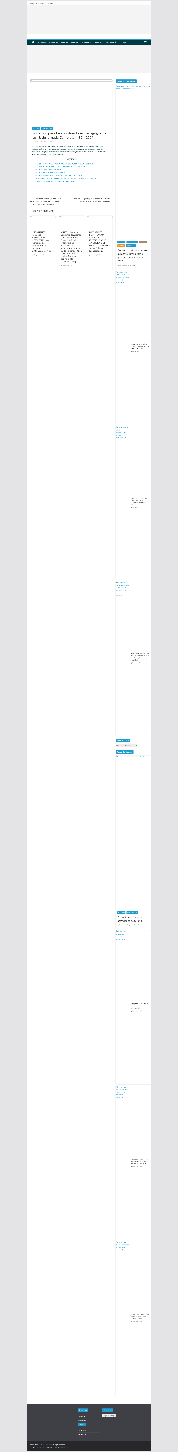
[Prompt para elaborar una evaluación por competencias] (122, 1007)
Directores (53, 42)
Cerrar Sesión (83, 1435)
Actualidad (41, 42)
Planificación (111, 42)
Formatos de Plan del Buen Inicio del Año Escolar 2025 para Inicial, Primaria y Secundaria (140, 657)
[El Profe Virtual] (32, 42)
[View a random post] (145, 42)
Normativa (99, 42)
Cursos (123, 42)
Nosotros (81, 1416)
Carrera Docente (47, 128)
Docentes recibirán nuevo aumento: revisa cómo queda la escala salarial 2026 (132, 255)
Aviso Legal (82, 1421)
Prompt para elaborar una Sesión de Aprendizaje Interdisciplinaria (140, 1316)
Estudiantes (86, 42)
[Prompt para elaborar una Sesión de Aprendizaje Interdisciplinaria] (122, 1318)
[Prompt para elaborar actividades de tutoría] (133, 833)
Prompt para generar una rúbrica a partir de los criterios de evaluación (139, 1161)
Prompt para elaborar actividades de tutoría (129, 918)
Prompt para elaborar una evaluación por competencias (140, 1006)
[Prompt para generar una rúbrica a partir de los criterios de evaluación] (122, 1163)
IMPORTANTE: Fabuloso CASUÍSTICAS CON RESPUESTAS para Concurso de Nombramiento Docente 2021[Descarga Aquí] (42, 241)
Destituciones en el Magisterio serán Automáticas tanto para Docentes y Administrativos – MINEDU (47, 201)
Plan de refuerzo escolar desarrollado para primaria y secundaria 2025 (139, 501)
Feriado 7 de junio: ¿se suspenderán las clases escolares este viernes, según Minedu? (92, 200)
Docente (64, 42)
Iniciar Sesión (82, 1430)
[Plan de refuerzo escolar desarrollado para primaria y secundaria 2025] (122, 503)
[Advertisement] (89, 19)
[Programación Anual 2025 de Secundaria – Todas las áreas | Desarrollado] (122, 348)
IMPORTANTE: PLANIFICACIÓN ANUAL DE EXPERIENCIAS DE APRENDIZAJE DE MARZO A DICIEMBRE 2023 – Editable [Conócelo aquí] (99, 241)
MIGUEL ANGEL (38, 142)
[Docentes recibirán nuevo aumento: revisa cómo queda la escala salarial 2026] (133, 162)
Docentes (74, 42)
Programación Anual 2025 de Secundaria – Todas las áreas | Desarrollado (140, 346)
